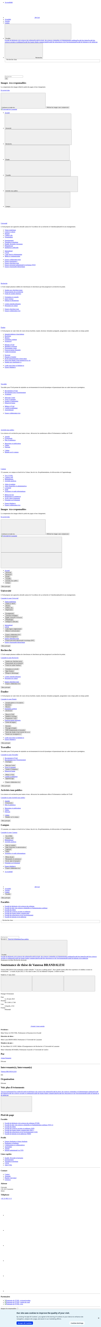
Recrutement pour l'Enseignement (15, 760)
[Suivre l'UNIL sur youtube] (19, 1245)
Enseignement (9, 1160)
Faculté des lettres (82, 40)
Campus (3, 469)
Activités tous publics (7, 430)
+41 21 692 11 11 (6, 1198)
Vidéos (7, 810)
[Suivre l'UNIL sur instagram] (19, 1261)
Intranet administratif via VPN (14, 1150)
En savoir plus (5, 90)
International (9, 625)
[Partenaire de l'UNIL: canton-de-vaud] (17, 1302)
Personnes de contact (11, 678)
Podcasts (7, 812)
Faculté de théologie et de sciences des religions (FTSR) (22, 1123)
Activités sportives (10, 842)
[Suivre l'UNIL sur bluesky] (19, 1230)
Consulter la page (9, 598)
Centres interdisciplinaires (13, 676)
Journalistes (8, 1147)
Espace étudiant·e (10, 739)
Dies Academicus (10, 805)
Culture (7, 815)
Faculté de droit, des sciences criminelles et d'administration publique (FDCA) (29, 1125)
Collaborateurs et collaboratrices (15, 1145)
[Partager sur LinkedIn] (79, 983)
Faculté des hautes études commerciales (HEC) (19, 1130)
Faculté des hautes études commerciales (35, 42)
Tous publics (25, 939)
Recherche (4, 283)
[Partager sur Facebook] (16, 983)
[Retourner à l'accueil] (9, 109)
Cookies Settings (77, 1323)
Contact (7, 1174)
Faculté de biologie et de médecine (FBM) (18, 1134)
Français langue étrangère (13, 720)
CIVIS (7, 627)
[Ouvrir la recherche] (31, 544)
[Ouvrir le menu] (31, 560)
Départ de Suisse (10, 771)
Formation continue (11, 709)
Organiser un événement (12, 863)
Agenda (7, 801)
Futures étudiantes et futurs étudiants (16, 1141)
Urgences (8, 1179)
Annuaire (8, 1176)
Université (4, 223)
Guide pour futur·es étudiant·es (14, 738)
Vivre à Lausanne (10, 767)
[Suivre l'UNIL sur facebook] (19, 1215)
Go (6, 78)
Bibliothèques (9, 840)
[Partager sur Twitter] (48, 983)
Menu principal (6, 586)
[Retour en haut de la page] (16, 1104)
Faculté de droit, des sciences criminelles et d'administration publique (55, 40)
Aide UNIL (8, 1165)
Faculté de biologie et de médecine (87, 42)
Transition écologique (11, 1161)
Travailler (4, 384)
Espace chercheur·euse (12, 638)
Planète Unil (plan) (10, 1178)
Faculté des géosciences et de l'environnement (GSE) (21, 1132)
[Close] (98, 1318)
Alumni (7, 1148)
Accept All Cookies (25, 1323)
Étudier (3, 327)
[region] (50, 1318)
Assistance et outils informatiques (15, 853)
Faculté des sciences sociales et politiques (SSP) (19, 1128)
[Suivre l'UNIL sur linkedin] (19, 1276)
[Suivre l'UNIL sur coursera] (19, 1291)
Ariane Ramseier (6, 1058)
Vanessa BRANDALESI (8, 1071)
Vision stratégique (10, 601)
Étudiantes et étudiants (12, 1143)
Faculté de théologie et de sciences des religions (19, 40)
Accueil (7, 570)
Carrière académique (11, 776)
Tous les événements (14, 939)
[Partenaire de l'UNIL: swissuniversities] (17, 1300)
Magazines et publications (13, 808)
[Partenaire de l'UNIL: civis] (14, 1304)
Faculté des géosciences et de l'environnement (62, 42)
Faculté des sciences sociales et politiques (17, 911)
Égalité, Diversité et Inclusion (14, 1158)
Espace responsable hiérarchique (15, 642)
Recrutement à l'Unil (11, 758)
